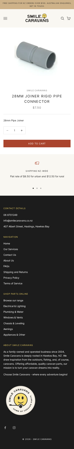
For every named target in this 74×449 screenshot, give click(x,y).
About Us (8, 260)
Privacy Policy (11, 277)
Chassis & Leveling (13, 323)
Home (6, 243)
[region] (37, 171)
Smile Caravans (37, 90)
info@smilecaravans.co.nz (18, 220)
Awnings (8, 328)
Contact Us (9, 254)
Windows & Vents (13, 317)
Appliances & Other (14, 334)
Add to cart (37, 143)
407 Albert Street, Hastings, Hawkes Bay (26, 226)
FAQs (6, 266)
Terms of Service (12, 283)
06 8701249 (10, 214)
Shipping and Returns (15, 272)
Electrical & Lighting (14, 306)
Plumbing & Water (13, 311)
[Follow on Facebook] (5, 427)
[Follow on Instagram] (14, 427)
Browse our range (13, 300)
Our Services (10, 249)
